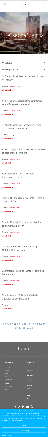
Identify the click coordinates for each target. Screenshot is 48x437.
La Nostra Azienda (31, 365)
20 (31, 328)
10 (25, 324)
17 (20, 328)
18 (24, 328)
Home (6, 365)
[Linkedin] (23, 407)
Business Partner (9, 367)
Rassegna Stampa (14, 86)
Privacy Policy (30, 370)
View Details (6, 90)
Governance (30, 367)
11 (28, 324)
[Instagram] (32, 407)
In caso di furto (8, 379)
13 (36, 324)
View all (7, 63)
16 (16, 328)
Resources (7, 376)
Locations (29, 388)
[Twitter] (19, 407)
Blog (6, 389)
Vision (6, 373)
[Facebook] (15, 407)
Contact (29, 391)
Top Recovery (8, 386)
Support (29, 380)
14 (40, 324)
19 (27, 328)
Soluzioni (7, 370)
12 (32, 324)
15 (44, 324)
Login (28, 378)
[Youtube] (27, 407)
